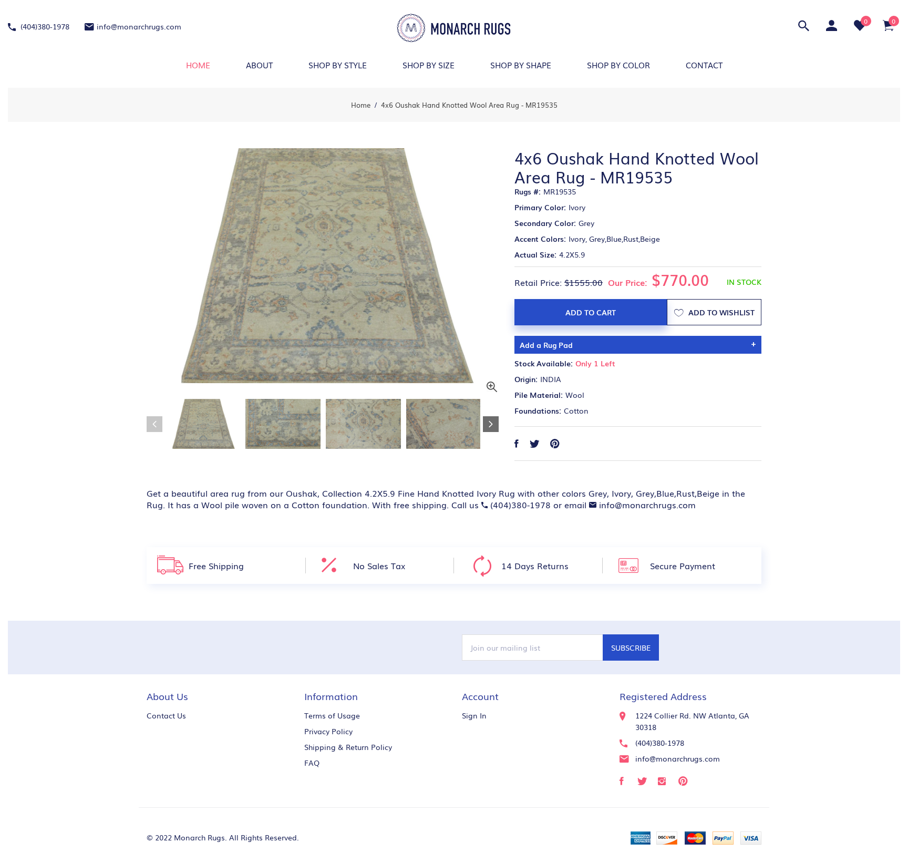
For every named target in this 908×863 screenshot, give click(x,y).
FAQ (311, 762)
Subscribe (631, 647)
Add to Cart (590, 312)
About (259, 64)
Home (198, 64)
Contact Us (166, 715)
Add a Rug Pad (546, 345)
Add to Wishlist (720, 312)
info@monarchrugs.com (139, 26)
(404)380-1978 (43, 26)
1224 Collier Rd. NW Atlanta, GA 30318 (692, 721)
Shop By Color (618, 64)
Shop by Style (337, 64)
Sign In (474, 715)
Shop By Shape (520, 64)
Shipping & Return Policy (348, 747)
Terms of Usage (332, 715)
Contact (704, 64)
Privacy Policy (328, 731)
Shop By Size (429, 64)
